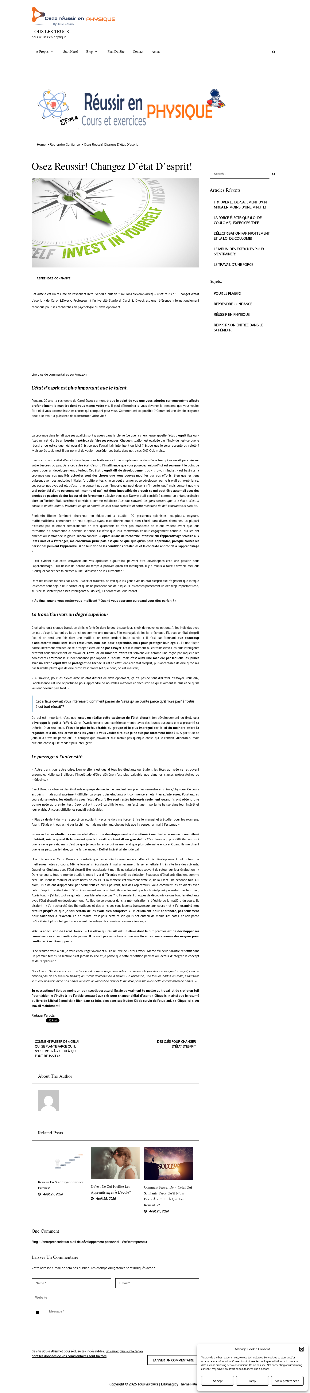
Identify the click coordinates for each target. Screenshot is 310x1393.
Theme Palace (190, 1384)
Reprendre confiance (54, 278)
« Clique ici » (161, 996)
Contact (138, 51)
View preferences (287, 1381)
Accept (217, 1381)
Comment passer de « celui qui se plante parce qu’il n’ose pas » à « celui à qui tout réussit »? (57, 1049)
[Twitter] (35, 1025)
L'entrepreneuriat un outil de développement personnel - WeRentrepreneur (93, 1242)
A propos (42, 51)
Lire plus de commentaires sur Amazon (59, 374)
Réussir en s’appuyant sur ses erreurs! (61, 1184)
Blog (89, 51)
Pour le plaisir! (227, 293)
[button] (301, 1349)
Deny (252, 1381)
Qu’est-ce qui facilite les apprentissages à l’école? (111, 1189)
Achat (156, 51)
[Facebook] (4, 38)
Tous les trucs (50, 31)
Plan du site (116, 51)
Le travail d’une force (233, 264)
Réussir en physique (232, 314)
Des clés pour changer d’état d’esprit (176, 1044)
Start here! (70, 51)
